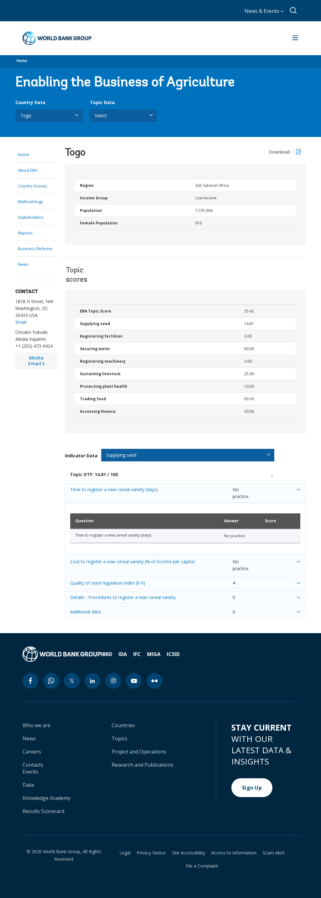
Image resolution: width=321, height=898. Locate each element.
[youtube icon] (134, 681)
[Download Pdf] (298, 151)
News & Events (263, 11)
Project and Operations (139, 751)
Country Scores (32, 186)
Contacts (33, 764)
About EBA (27, 170)
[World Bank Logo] (57, 38)
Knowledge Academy (47, 798)
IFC (137, 654)
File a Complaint (202, 866)
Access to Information (233, 852)
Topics (119, 738)
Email (20, 322)
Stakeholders (31, 217)
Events (30, 771)
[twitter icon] (72, 681)
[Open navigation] (295, 38)
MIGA (153, 654)
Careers (32, 751)
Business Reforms (35, 248)
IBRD (106, 654)
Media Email (37, 362)
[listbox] (48, 115)
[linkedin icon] (92, 681)
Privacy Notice (151, 852)
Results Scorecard (43, 811)
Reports (25, 233)
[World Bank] (62, 654)
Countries (123, 725)
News (23, 264)
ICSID (173, 654)
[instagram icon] (113, 681)
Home (22, 60)
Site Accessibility (188, 852)
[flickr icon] (154, 681)
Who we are (36, 725)
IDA (122, 654)
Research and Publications (142, 764)
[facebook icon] (30, 681)
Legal (124, 852)
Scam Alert (274, 852)
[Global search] (293, 10)
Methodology (30, 201)
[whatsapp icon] (51, 681)
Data (28, 784)
